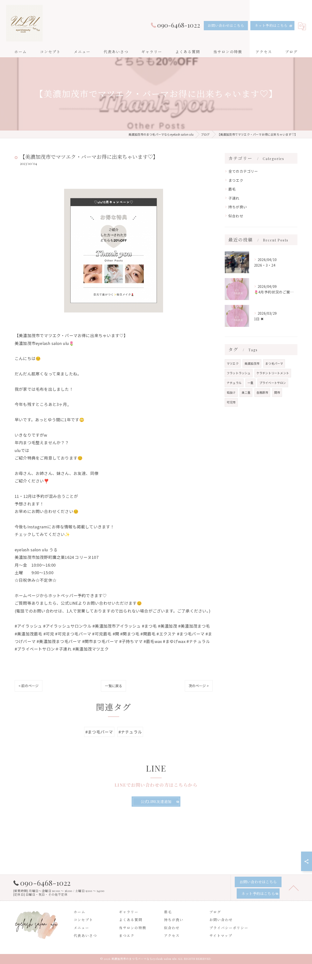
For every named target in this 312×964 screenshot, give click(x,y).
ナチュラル (234, 383)
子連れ (234, 198)
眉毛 (232, 188)
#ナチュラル (130, 732)
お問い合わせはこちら (226, 25)
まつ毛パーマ (274, 363)
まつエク (235, 180)
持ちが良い (237, 206)
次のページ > (199, 685)
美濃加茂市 (251, 363)
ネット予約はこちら (271, 25)
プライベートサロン (272, 383)
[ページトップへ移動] (294, 888)
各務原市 (262, 392)
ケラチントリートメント (272, 373)
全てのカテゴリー (243, 171)
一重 (250, 383)
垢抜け (231, 392)
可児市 (231, 402)
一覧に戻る (113, 685)
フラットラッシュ (239, 373)
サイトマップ (220, 935)
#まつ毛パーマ (99, 732)
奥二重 (246, 392)
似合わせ (235, 215)
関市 (277, 392)
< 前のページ (29, 685)
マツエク (233, 363)
